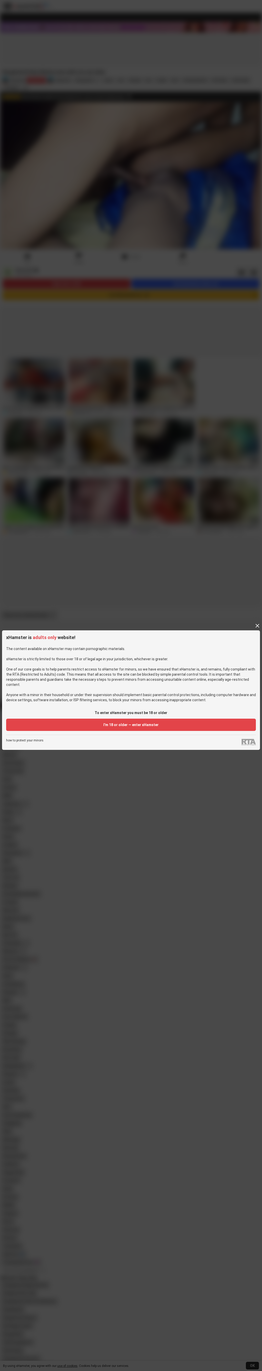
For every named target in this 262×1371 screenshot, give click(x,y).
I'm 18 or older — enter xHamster (131, 725)
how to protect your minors (24, 740)
